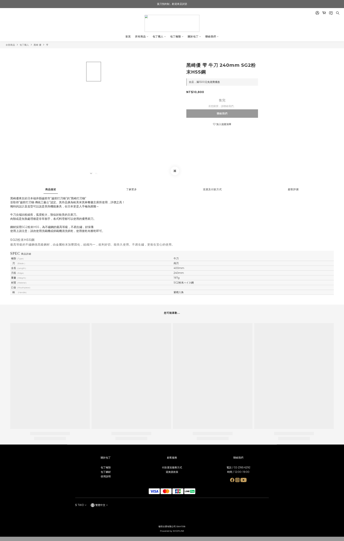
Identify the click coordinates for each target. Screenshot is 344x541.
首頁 (128, 36)
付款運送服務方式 (172, 467)
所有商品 (140, 36)
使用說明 (106, 476)
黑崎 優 (37, 44)
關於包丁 (193, 36)
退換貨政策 (172, 472)
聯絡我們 (210, 36)
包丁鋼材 (106, 472)
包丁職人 (158, 36)
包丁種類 (175, 36)
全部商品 (10, 44)
